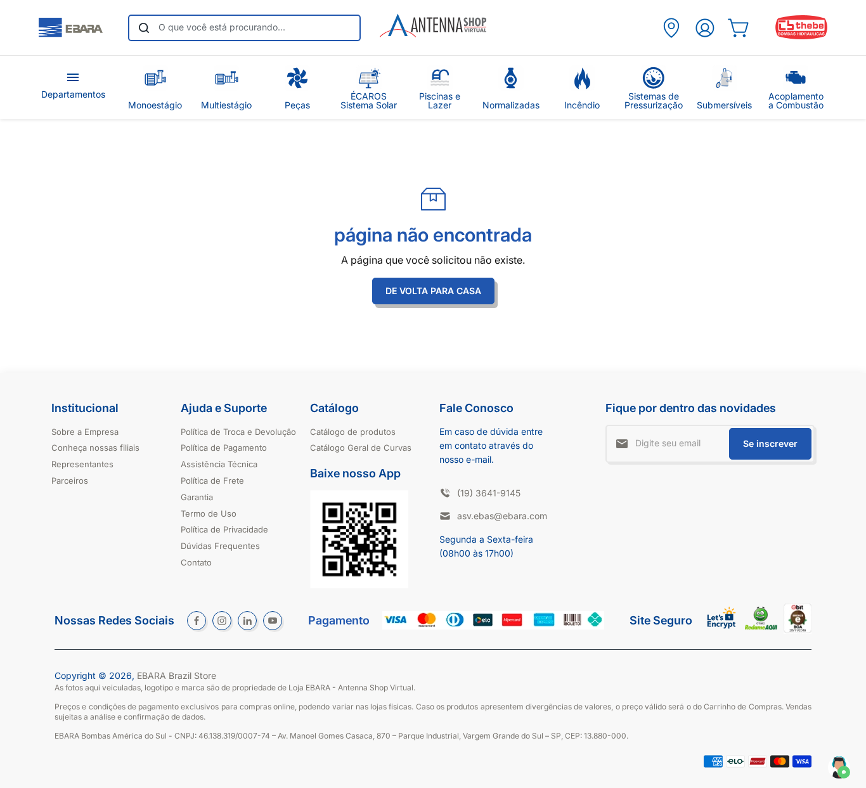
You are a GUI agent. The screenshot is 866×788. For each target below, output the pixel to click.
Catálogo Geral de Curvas (360, 447)
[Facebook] (196, 620)
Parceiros (69, 480)
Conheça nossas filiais (95, 447)
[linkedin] (247, 620)
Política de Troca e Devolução (238, 432)
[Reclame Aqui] (761, 626)
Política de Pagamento (224, 447)
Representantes (82, 464)
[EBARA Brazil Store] (71, 27)
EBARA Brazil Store (176, 675)
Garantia (197, 497)
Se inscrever (770, 443)
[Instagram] (221, 620)
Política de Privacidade (224, 529)
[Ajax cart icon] (738, 27)
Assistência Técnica (219, 464)
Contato (196, 562)
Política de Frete (212, 480)
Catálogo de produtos (353, 432)
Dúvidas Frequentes (220, 546)
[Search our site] (144, 28)
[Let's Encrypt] (722, 631)
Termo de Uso (208, 513)
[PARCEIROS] (671, 27)
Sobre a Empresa (85, 432)
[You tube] (272, 620)
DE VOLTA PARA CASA (433, 290)
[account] (704, 27)
